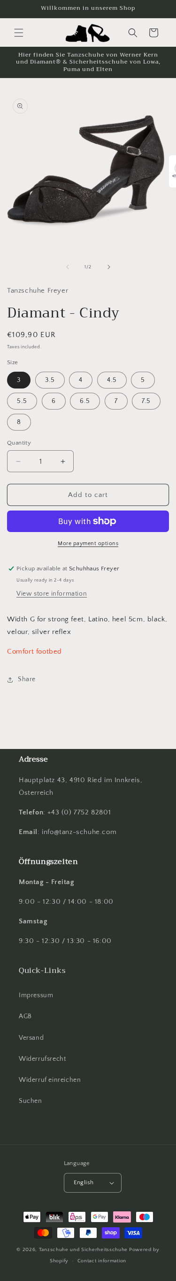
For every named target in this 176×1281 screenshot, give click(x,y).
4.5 (112, 380)
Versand (31, 1038)
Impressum (36, 995)
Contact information (101, 1261)
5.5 (22, 401)
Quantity (19, 442)
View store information (51, 593)
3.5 (50, 380)
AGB (25, 1016)
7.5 (146, 401)
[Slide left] (67, 267)
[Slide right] (109, 267)
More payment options (88, 543)
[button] (18, 32)
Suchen (30, 1101)
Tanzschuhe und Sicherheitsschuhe (83, 1249)
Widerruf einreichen (50, 1080)
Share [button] (27, 679)
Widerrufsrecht (42, 1059)
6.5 (85, 401)
